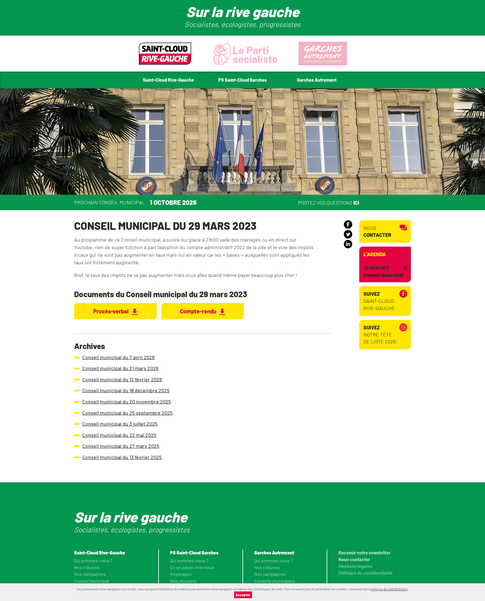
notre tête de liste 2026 (379, 334)
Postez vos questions (328, 202)
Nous (377, 231)
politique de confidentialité (389, 589)
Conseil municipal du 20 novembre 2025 (126, 401)
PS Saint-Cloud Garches (194, 552)
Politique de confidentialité (365, 572)
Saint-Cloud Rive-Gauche (379, 301)
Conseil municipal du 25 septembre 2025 (127, 413)
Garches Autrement (274, 552)
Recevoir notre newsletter (364, 552)
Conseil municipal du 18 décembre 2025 (126, 390)
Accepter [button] (242, 595)
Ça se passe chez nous (192, 567)
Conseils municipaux (274, 580)
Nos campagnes (90, 574)
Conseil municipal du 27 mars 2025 (120, 446)
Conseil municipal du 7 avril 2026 (118, 357)
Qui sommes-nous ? (93, 560)
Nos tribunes (87, 567)
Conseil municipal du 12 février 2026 (122, 379)
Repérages (181, 574)
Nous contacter (354, 559)
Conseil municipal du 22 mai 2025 (119, 435)
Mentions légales (355, 566)
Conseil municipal (91, 580)
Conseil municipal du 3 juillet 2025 (119, 424)
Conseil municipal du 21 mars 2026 (120, 368)
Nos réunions (183, 580)
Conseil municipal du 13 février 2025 (122, 457)
